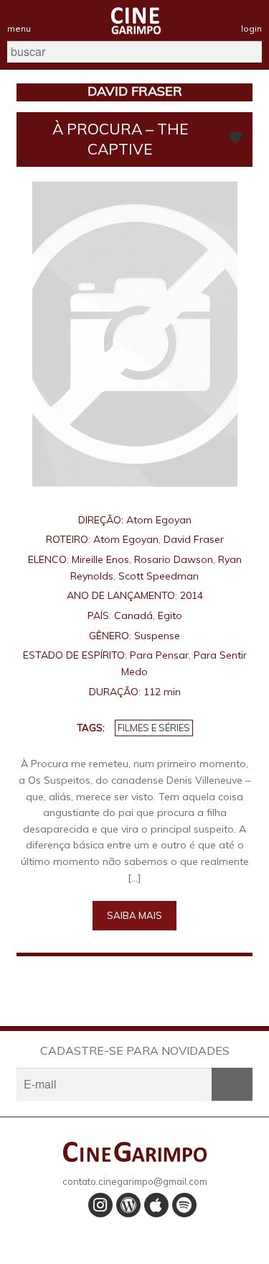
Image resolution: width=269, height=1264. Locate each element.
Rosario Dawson (173, 559)
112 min (162, 691)
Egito (170, 615)
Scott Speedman (158, 575)
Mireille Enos (100, 559)
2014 (191, 595)
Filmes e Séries (154, 727)
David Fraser (194, 539)
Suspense (157, 635)
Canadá (133, 615)
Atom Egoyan (159, 519)
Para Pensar (159, 655)
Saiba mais (134, 915)
